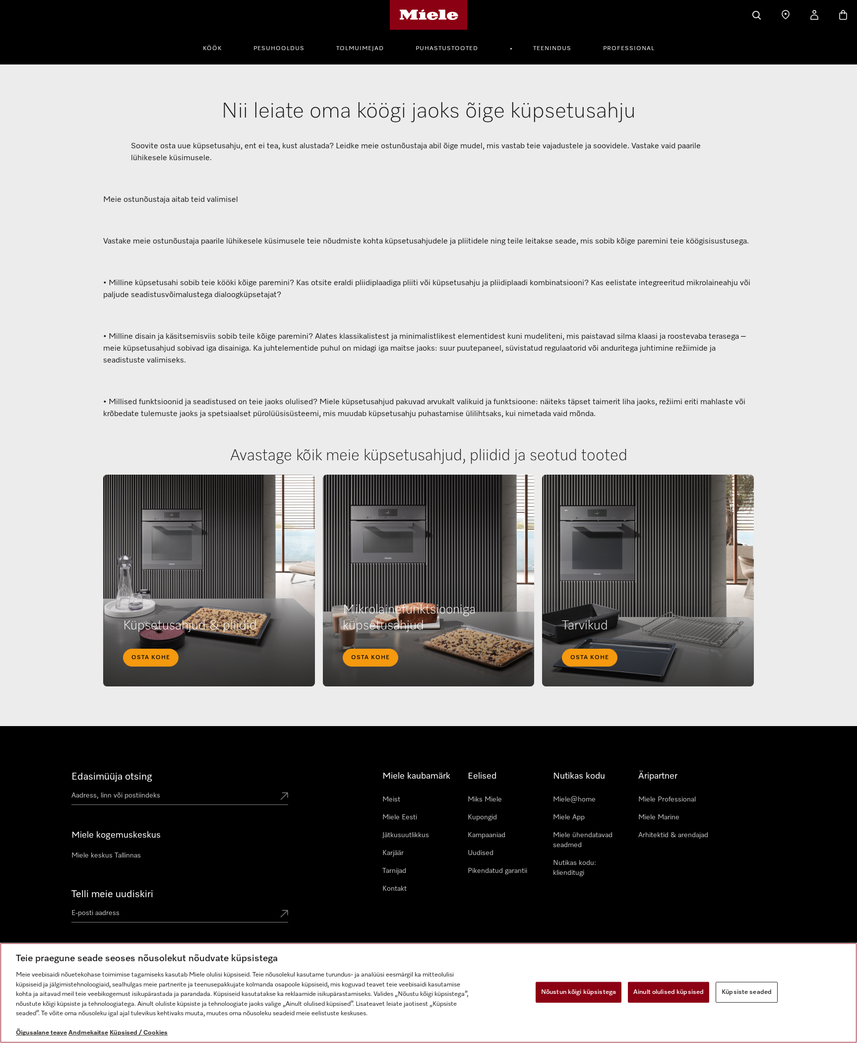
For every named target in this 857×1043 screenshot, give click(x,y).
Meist (391, 799)
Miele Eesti (399, 817)
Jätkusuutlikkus (405, 835)
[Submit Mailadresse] (284, 915)
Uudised (480, 853)
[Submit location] (284, 797)
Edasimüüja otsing (111, 777)
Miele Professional (667, 799)
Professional (629, 49)
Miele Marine (658, 817)
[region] (428, 993)
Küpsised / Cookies (139, 1033)
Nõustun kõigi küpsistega (578, 992)
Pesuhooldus (279, 49)
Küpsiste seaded (747, 992)
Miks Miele (485, 799)
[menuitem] (218, 47)
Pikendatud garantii (497, 870)
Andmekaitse (88, 1033)
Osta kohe (150, 658)
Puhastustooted (447, 49)
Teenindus (552, 49)
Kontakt (394, 888)
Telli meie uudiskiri (112, 894)
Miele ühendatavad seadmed (582, 840)
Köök (212, 49)
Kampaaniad (486, 835)
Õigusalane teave (41, 1033)
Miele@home (574, 799)
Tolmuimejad (360, 49)
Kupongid (482, 817)
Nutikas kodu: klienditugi (574, 867)
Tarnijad (394, 870)
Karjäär (393, 853)
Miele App (569, 817)
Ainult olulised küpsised (668, 992)
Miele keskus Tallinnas (106, 855)
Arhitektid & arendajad (673, 835)
